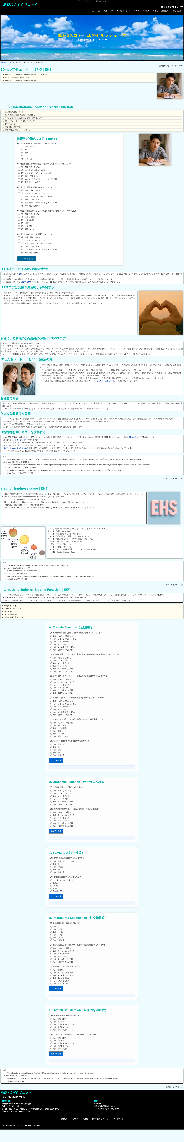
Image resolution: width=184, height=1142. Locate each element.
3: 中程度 (56, 886)
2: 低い (55, 883)
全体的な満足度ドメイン (13, 617)
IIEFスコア (26, 282)
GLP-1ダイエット (124, 11)
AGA (112, 11)
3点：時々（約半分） (61, 644)
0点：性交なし (58, 970)
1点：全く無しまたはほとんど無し (33, 170)
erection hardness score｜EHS (17, 78)
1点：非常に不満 (59, 1019)
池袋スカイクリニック (8, 62)
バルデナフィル (9, 448)
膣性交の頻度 (10, 124)
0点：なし (57, 926)
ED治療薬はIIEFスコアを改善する (18, 130)
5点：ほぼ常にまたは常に (63, 650)
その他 (136, 11)
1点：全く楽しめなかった (63, 973)
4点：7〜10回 (58, 937)
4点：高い (24, 156)
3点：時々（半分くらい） (30, 176)
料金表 (155, 11)
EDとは (19, 62)
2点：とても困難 (59, 728)
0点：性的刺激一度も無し (30, 167)
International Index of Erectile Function (20, 81)
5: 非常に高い (58, 891)
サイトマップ (118, 1119)
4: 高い (55, 888)
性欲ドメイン (9, 611)
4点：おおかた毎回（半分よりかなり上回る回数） (39, 179)
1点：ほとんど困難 (27, 217)
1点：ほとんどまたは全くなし (64, 639)
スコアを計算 (56, 760)
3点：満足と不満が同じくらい (64, 1024)
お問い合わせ (177, 11)
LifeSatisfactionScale (106, 381)
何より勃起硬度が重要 (13, 127)
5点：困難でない (27, 229)
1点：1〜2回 (58, 929)
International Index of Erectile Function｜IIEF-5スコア (26, 75)
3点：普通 (24, 153)
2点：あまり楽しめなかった (64, 975)
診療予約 (164, 11)
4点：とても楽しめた (61, 981)
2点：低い (24, 149)
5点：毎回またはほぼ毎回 (30, 182)
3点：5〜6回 (58, 935)
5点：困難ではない (60, 736)
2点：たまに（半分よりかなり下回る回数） (37, 173)
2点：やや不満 (58, 1022)
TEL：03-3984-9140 (13, 1096)
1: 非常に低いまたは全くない (64, 880)
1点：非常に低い (27, 146)
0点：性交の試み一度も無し (31, 190)
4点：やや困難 (26, 226)
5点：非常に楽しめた (61, 983)
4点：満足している (60, 1027)
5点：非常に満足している (63, 1030)
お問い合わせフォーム (100, 1119)
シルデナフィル (21, 440)
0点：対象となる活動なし (63, 636)
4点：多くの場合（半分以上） (64, 647)
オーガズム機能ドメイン (13, 608)
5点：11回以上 (58, 940)
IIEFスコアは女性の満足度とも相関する (20, 115)
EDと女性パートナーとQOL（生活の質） (20, 121)
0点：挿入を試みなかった (63, 723)
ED (99, 11)
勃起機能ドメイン (11, 606)
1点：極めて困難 (59, 725)
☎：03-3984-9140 (172, 6)
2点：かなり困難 (27, 220)
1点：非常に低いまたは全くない (65, 861)
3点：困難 (24, 223)
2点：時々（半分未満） (62, 641)
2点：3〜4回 (58, 932)
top (93, 11)
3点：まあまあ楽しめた (62, 978)
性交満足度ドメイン (12, 614)
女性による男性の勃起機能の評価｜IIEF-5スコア (23, 118)
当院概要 (63, 1119)
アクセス (146, 11)
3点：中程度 (58, 867)
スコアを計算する (27, 259)
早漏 (105, 11)
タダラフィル (22, 448)
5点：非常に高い (27, 159)
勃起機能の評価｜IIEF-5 (14, 112)
